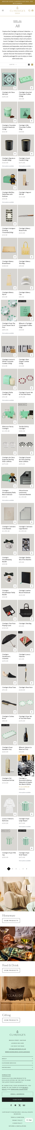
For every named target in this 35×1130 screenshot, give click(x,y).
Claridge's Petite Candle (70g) (7, 393)
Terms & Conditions (17, 1117)
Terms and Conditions (20, 575)
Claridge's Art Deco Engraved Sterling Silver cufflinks (8, 459)
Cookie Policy (17, 1123)
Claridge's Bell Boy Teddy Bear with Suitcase (8, 194)
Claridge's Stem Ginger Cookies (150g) (24, 361)
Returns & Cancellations (17, 1126)
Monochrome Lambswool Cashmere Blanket (25, 492)
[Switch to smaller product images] (32, 64)
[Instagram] (15, 1105)
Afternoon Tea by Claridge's (7, 427)
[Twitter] (20, 1105)
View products (11, 920)
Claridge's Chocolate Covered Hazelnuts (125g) (9, 127)
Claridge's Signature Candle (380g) (8, 159)
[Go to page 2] (26, 868)
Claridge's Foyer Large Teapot (24, 820)
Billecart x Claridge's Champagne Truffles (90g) (25, 325)
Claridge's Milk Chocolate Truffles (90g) (25, 127)
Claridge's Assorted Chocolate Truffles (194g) (25, 94)
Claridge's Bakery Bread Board (7, 262)
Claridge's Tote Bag (25, 623)
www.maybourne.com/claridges (17, 1052)
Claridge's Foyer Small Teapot (24, 854)
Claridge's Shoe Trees (9, 687)
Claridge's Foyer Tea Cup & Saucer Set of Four (8, 325)
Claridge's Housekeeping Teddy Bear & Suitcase (9, 492)
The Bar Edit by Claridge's (24, 427)
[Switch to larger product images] (29, 64)
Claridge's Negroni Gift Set (25, 193)
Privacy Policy (17, 1120)
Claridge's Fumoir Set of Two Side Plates (26, 393)
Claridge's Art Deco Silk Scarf (8, 93)
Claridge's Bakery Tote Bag (24, 262)
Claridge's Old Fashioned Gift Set (8, 779)
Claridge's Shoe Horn (26, 687)
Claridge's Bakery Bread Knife (24, 229)
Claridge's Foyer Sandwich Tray (7, 748)
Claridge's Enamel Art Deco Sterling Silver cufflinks (25, 459)
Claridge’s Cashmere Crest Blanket (8, 527)
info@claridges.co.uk (17, 1049)
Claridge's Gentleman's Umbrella (6, 656)
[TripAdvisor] (24, 1105)
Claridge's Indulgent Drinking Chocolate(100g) (8, 230)
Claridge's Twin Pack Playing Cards (8, 624)
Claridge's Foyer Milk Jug (9, 854)
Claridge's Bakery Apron (7, 293)
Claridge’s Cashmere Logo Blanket (25, 527)
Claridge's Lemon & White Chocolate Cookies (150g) (8, 361)
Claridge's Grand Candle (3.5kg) (24, 159)
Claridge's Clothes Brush (8, 717)
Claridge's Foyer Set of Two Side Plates (25, 717)
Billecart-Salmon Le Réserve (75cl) (25, 748)
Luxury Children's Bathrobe (8, 820)
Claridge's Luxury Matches (24, 655)
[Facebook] (11, 1105)
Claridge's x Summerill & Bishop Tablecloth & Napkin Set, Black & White (25, 781)
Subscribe (17, 587)
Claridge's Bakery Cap (24, 293)
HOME (15, 21)
